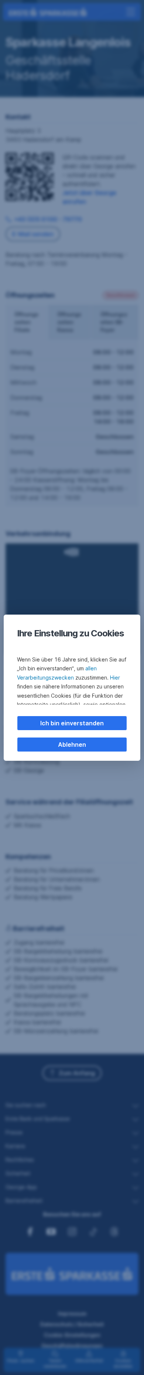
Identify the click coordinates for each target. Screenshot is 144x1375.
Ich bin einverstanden (72, 723)
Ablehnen (72, 744)
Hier (115, 677)
